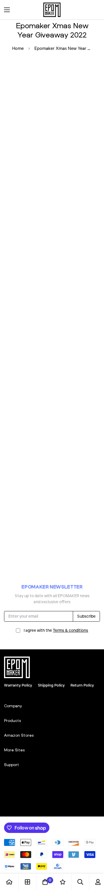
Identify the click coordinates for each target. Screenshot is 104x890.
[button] (93, 9)
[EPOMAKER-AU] (52, 10)
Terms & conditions (70, 630)
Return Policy (82, 685)
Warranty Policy (18, 685)
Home (18, 48)
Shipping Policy (51, 685)
